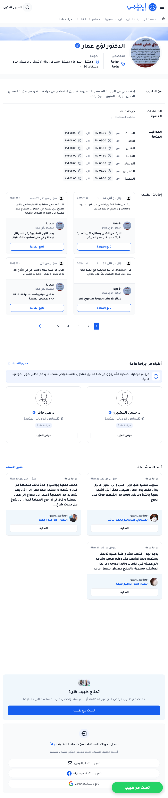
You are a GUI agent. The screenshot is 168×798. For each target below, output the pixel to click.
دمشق (96, 19)
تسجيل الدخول (12, 7)
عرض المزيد (124, 435)
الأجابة (124, 528)
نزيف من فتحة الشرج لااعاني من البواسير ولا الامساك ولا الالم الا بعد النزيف (104, 206)
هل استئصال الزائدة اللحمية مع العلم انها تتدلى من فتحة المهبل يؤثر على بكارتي (105, 272)
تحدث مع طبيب (84, 710)
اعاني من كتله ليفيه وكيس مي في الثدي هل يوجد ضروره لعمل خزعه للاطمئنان (38, 272)
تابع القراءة (104, 246)
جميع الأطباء (19, 363)
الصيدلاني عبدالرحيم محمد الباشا (128, 520)
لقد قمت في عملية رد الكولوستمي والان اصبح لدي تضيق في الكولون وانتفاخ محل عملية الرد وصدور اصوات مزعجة (39, 209)
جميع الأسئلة (14, 467)
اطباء (82, 19)
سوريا (109, 19)
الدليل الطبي (125, 19)
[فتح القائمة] (161, 7)
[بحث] (27, 7)
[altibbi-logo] (142, 7)
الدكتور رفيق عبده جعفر (53, 520)
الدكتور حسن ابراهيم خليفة (132, 584)
